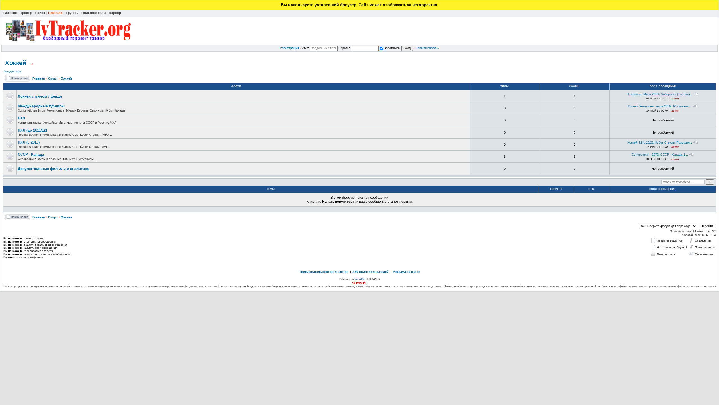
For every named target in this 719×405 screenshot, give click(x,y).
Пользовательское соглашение (324, 271)
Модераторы (12, 71)
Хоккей (15, 62)
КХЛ (21, 118)
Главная (38, 78)
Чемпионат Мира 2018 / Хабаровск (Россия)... (659, 94)
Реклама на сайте (406, 271)
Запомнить (392, 48)
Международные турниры (41, 106)
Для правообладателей (370, 271)
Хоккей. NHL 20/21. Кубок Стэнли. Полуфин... (659, 142)
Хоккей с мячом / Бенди (40, 96)
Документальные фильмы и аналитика (53, 169)
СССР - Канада (31, 154)
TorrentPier (359, 278)
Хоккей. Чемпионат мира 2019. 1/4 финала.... (660, 106)
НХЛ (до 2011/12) (32, 130)
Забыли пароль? (427, 48)
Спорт (53, 78)
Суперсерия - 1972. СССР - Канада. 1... (660, 154)
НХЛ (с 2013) (29, 142)
